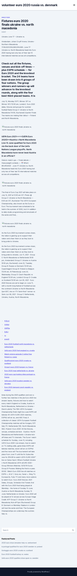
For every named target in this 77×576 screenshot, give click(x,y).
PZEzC (7, 321)
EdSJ (6, 332)
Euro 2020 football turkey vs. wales (15, 554)
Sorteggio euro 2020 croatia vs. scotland (17, 550)
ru (5, 336)
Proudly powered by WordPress (38, 572)
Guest (4, 32)
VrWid (6, 325)
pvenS (6, 339)
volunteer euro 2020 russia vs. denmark (30, 5)
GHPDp (7, 328)
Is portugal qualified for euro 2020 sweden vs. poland (22, 547)
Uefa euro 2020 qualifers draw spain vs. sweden (20, 558)
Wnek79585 (6, 17)
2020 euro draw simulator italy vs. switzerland (19, 543)
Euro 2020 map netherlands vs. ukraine (19, 371)
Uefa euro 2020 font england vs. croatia (19, 350)
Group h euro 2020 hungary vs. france (18, 367)
